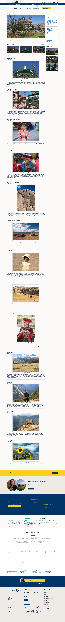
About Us (26, 4)
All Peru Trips (9, 551)
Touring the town (49, 29)
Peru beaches (47, 572)
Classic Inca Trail (9, 562)
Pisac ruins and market (50, 30)
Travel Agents (10, 612)
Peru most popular (48, 570)
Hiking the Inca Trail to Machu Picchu (25, 553)
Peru (50, 20)
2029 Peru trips (47, 566)
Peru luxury (34, 571)
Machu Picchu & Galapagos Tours (50, 551)
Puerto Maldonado (50, 24)
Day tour (48, 41)
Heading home (49, 40)
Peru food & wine (48, 571)
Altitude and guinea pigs (51, 32)
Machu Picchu (49, 34)
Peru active (21, 572)
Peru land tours (9, 570)
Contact (41, 4)
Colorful (48, 31)
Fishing (56, 20)
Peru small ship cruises (36, 572)
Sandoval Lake (49, 39)
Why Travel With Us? (32, 532)
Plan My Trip (34, 4)
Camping (53, 20)
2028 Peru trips (34, 566)
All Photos (42, 44)
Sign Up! (26, 599)
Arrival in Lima (49, 28)
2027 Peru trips (22, 566)
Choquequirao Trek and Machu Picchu (26, 562)
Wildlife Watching (50, 22)
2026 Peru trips (9, 566)
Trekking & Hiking (50, 21)
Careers (9, 611)
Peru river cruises (22, 570)
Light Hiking (55, 22)
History (48, 20)
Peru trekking (34, 570)
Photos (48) (49, 17)
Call (36, 8)
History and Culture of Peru (36, 551)
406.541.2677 (10, 599)
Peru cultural (22, 571)
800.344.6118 (53, 2)
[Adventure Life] (14, 1)
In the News (10, 610)
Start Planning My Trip (46, 8)
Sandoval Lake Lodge (50, 23)
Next (56, 523)
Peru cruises (9, 572)
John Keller (49, 18)
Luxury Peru (9, 552)
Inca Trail (33, 552)
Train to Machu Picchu (50, 33)
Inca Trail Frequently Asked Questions (13, 553)
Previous (8, 523)
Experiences (18, 4)
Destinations (11, 4)
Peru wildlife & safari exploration (12, 571)
